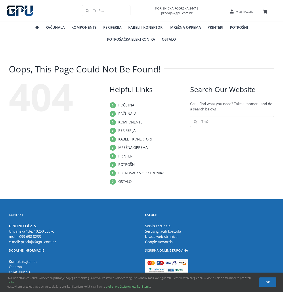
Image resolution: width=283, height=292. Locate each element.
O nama (15, 266)
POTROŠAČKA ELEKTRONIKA (141, 173)
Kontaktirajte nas (23, 261)
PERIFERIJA (127, 130)
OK (268, 282)
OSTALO (125, 181)
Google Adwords (159, 241)
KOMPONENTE (130, 122)
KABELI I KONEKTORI (135, 139)
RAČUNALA (127, 113)
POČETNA (126, 105)
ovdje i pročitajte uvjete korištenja (128, 286)
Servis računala (157, 226)
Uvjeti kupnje (20, 272)
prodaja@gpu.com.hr (38, 241)
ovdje (10, 282)
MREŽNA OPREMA (133, 147)
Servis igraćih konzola (163, 231)
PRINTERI (125, 156)
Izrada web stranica (161, 236)
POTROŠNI (127, 164)
